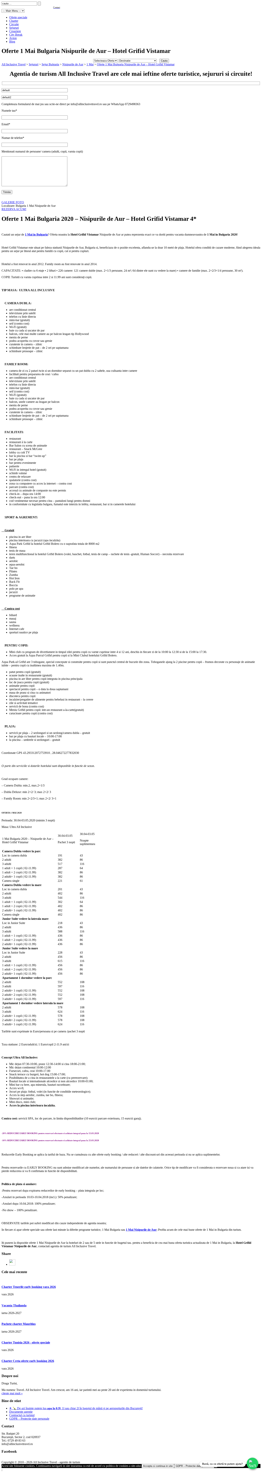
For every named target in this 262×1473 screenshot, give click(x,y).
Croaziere (15, 31)
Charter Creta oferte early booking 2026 (28, 1361)
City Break (15, 34)
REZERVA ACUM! (14, 209)
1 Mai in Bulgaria (36, 234)
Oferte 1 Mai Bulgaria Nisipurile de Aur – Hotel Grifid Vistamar (136, 64)
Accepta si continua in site (158, 1466)
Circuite (14, 24)
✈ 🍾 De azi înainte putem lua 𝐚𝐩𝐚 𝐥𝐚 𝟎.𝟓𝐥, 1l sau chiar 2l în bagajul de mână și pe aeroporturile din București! (76, 1408)
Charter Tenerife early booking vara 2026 (29, 1286)
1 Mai (90, 64)
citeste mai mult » (12, 1393)
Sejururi (14, 27)
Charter (13, 20)
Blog (12, 41)
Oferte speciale (18, 17)
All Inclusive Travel (14, 64)
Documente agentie (21, 1411)
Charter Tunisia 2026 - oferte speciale (26, 1342)
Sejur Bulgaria (50, 64)
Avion (13, 38)
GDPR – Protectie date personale (29, 1418)
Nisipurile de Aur (72, 64)
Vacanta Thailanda (14, 1305)
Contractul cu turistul (22, 1415)
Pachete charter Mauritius (19, 1323)
